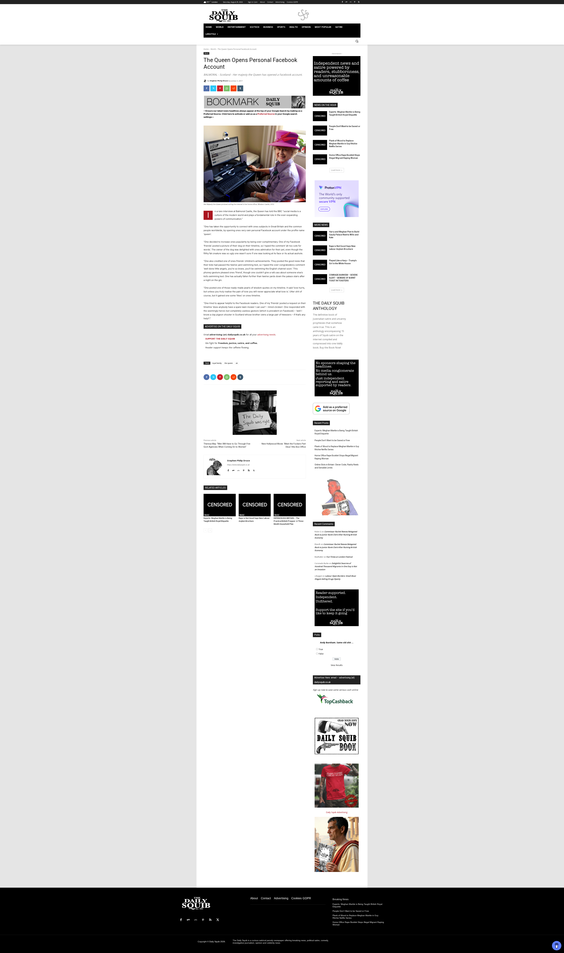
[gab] (233, 470)
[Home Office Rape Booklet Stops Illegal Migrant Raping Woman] (320, 159)
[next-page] (210, 530)
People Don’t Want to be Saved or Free (332, 440)
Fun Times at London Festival (339, 557)
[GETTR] (350, 2)
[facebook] (228, 470)
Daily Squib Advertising (336, 812)
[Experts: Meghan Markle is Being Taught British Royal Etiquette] (220, 505)
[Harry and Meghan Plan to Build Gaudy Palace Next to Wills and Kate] (320, 236)
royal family (217, 363)
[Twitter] (358, 2)
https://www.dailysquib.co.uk (238, 465)
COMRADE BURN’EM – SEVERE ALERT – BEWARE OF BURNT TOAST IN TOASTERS (343, 278)
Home (206, 49)
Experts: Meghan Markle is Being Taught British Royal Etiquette (336, 432)
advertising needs (266, 334)
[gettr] (238, 470)
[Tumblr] (240, 88)
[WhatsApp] (227, 88)
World (213, 49)
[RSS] (210, 920)
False (321, 653)
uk (237, 363)
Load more (335, 170)
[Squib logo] (227, 15)
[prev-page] (205, 530)
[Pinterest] (354, 2)
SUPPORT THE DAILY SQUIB (220, 338)
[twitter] (254, 470)
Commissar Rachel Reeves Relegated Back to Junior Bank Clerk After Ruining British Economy (336, 534)
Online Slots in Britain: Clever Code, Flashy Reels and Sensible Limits (337, 466)
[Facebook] (342, 2)
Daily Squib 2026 (217, 941)
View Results (337, 665)
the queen (229, 363)
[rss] (249, 470)
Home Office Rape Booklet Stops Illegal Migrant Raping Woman (336, 457)
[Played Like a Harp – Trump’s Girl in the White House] (320, 265)
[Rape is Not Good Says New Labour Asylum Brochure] (255, 505)
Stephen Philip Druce (219, 81)
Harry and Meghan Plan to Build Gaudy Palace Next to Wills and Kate (344, 235)
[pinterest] (243, 470)
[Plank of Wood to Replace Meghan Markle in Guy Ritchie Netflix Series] (320, 145)
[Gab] (346, 2)
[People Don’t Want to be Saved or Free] (320, 131)
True (321, 649)
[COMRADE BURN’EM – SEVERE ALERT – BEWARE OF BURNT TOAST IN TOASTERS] (320, 279)
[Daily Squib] (205, 80)
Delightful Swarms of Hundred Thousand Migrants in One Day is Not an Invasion (336, 566)
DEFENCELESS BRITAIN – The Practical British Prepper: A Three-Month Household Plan (289, 521)
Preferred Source (266, 114)
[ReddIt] (233, 88)
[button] (356, 41)
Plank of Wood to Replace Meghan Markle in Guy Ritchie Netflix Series (343, 143)
